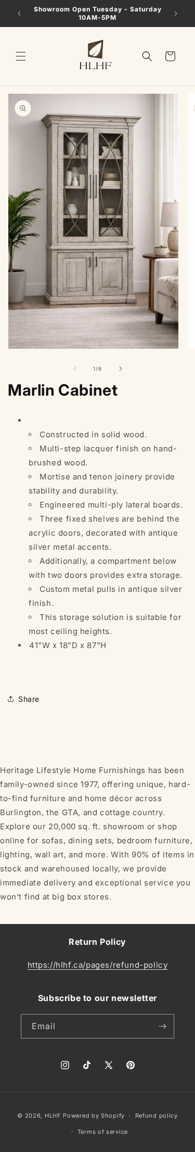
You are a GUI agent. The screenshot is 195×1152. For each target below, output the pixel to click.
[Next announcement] (175, 13)
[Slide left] (74, 368)
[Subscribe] (162, 1026)
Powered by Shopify (94, 1115)
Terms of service (102, 1131)
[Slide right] (120, 368)
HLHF (53, 1115)
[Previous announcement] (19, 13)
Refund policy (156, 1115)
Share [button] (29, 698)
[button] (20, 56)
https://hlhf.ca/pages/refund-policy (98, 965)
